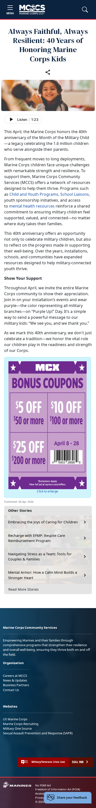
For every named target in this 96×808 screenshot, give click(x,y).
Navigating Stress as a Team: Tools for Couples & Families (40, 557)
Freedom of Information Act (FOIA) (57, 789)
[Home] (32, 9)
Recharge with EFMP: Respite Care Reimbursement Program (36, 538)
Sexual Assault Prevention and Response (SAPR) (38, 733)
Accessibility (42, 793)
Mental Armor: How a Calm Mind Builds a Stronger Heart (42, 575)
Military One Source (17, 728)
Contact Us (11, 690)
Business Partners (16, 685)
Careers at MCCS (15, 675)
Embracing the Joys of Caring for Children (43, 522)
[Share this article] (48, 72)
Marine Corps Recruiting (20, 724)
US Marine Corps (15, 719)
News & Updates (15, 680)
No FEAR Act (43, 785)
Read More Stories (23, 589)
